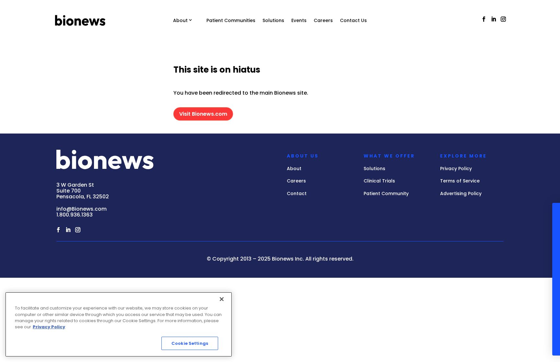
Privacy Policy (49, 327)
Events (299, 20)
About (180, 20)
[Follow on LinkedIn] (493, 19)
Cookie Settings (189, 343)
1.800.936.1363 (74, 214)
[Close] (222, 299)
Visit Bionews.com (203, 114)
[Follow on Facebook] (484, 19)
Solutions (273, 20)
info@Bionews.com (81, 209)
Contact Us (353, 20)
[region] (118, 324)
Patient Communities (230, 20)
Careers (323, 20)
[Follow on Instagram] (503, 19)
